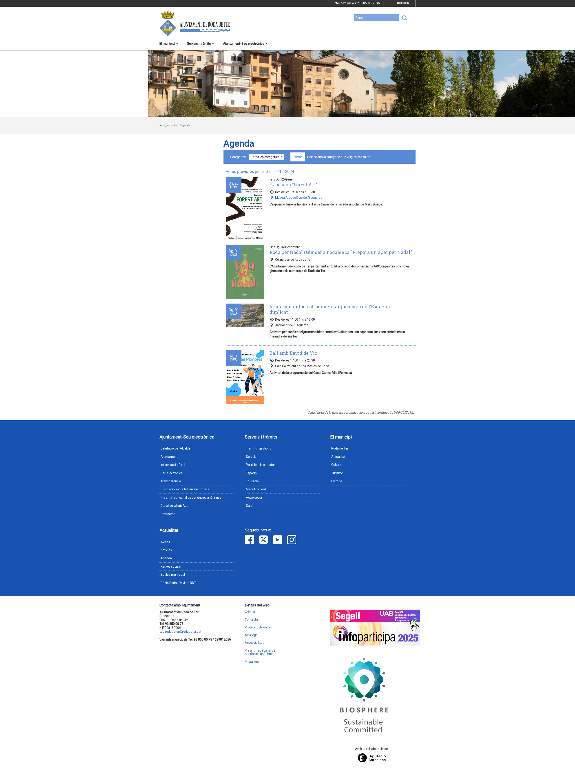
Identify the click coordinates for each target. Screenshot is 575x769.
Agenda (166, 558)
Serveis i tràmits (199, 44)
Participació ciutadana (261, 465)
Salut (249, 505)
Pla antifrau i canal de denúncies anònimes (191, 497)
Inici (162, 125)
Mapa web (252, 661)
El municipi (167, 44)
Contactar (168, 514)
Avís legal (251, 635)
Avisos (165, 542)
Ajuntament (169, 456)
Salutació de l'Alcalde (175, 448)
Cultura (336, 465)
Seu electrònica (172, 473)
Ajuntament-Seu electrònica (243, 44)
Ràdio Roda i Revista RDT (178, 583)
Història (336, 481)
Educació (252, 481)
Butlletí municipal (173, 574)
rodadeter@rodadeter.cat (183, 631)
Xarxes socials (171, 566)
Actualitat (338, 456)
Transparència (171, 481)
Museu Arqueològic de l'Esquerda (298, 197)
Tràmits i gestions (258, 448)
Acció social (254, 497)
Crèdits (250, 612)
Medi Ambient (256, 489)
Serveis (251, 456)
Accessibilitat (254, 642)
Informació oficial (173, 465)
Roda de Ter (339, 448)
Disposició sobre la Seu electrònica (185, 489)
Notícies (166, 550)
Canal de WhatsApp (174, 505)
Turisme (337, 473)
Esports (251, 473)
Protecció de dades (258, 627)
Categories (238, 157)
